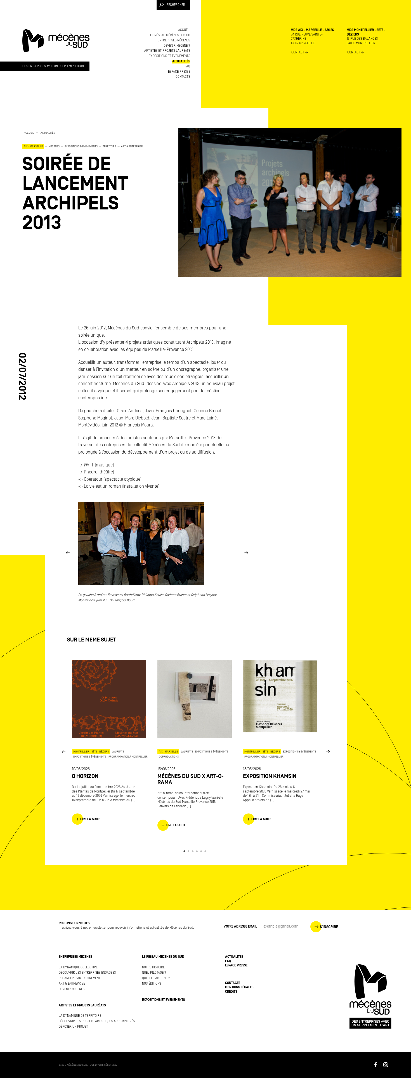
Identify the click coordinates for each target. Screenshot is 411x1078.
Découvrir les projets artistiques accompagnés (97, 1021)
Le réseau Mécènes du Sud (170, 35)
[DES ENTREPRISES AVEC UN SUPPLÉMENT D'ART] (55, 46)
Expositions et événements (169, 56)
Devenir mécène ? (177, 46)
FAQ (187, 66)
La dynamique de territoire (80, 1016)
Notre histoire (153, 967)
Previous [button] (68, 552)
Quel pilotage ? (154, 973)
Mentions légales (239, 987)
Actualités (181, 61)
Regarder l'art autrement (79, 978)
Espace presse (179, 72)
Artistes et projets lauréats (167, 51)
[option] (89, 181)
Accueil (184, 30)
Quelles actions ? (156, 978)
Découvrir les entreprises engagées (87, 973)
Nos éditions (151, 983)
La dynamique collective (78, 967)
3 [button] (194, 851)
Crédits (231, 992)
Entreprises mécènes (174, 40)
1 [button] (185, 851)
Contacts (183, 77)
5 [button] (202, 851)
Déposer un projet (73, 1027)
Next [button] (246, 552)
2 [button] (189, 851)
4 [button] (198, 851)
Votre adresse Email (240, 926)
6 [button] (206, 851)
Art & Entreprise (72, 983)
